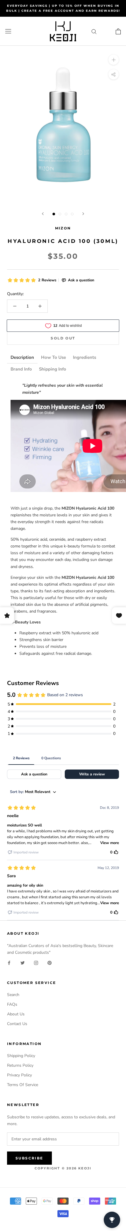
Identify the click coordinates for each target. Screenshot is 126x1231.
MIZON (63, 228)
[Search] (94, 31)
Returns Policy (20, 1065)
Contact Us (17, 1024)
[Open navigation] (8, 31)
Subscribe (29, 1158)
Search (13, 994)
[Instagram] (36, 962)
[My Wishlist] (106, 31)
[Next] (83, 213)
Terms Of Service (22, 1085)
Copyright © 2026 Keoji (63, 1168)
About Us (16, 1014)
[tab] (22, 357)
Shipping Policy (21, 1055)
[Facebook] (9, 962)
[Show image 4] (72, 214)
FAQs (12, 1004)
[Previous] (43, 213)
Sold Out (63, 338)
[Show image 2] (60, 214)
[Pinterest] (49, 962)
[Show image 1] (53, 214)
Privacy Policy (19, 1075)
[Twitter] (23, 962)
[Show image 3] (66, 214)
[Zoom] (113, 60)
